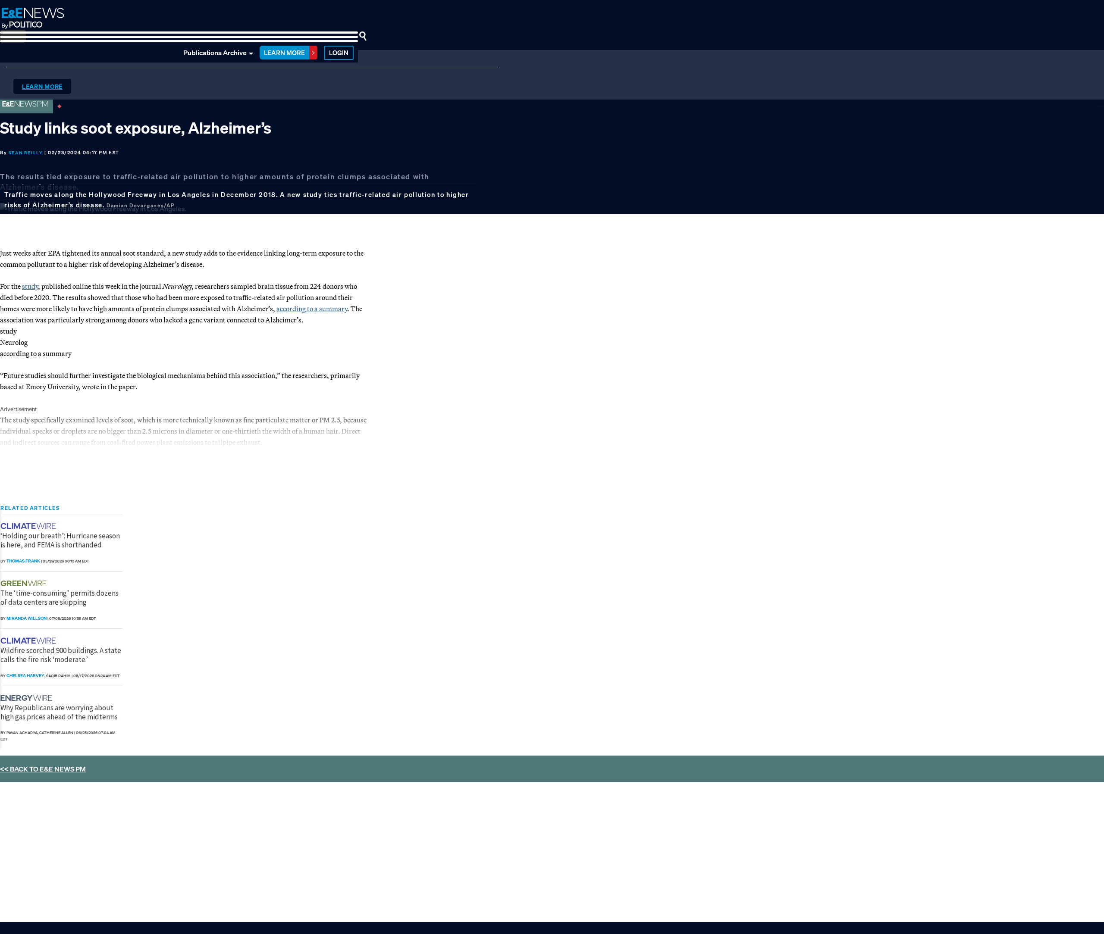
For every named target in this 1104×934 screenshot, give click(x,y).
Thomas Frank (23, 561)
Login (338, 52)
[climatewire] (29, 526)
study (30, 286)
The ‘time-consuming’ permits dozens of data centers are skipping (59, 597)
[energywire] (27, 698)
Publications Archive (215, 52)
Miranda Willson (26, 618)
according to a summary (311, 308)
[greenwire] (24, 583)
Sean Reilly (26, 153)
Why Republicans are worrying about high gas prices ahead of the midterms (59, 712)
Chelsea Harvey (25, 675)
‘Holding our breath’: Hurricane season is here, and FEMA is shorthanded (60, 540)
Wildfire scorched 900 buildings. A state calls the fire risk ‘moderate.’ (60, 655)
